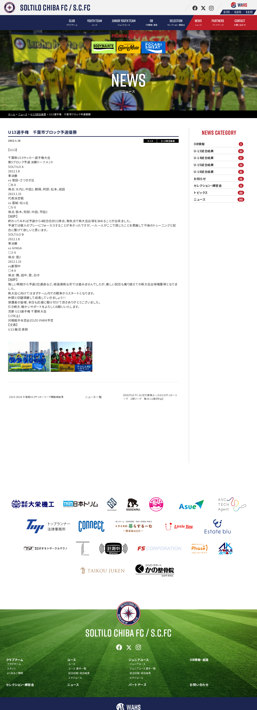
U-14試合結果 (218, 158)
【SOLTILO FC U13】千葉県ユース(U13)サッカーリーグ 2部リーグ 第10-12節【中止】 (150, 396)
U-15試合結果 (218, 165)
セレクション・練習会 (218, 185)
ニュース (218, 199)
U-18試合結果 (218, 172)
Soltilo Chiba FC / (128, 633)
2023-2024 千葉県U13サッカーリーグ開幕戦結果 (36, 396)
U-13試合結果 (218, 151)
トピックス (218, 192)
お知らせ (218, 179)
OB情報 (218, 144)
